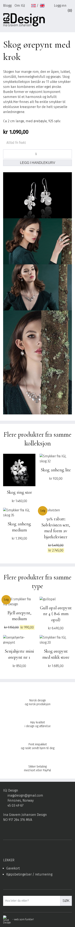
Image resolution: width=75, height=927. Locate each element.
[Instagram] (11, 830)
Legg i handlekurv (37, 163)
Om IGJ (20, 6)
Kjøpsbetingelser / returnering (29, 874)
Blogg (7, 6)
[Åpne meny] (70, 21)
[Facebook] (5, 830)
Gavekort (13, 868)
